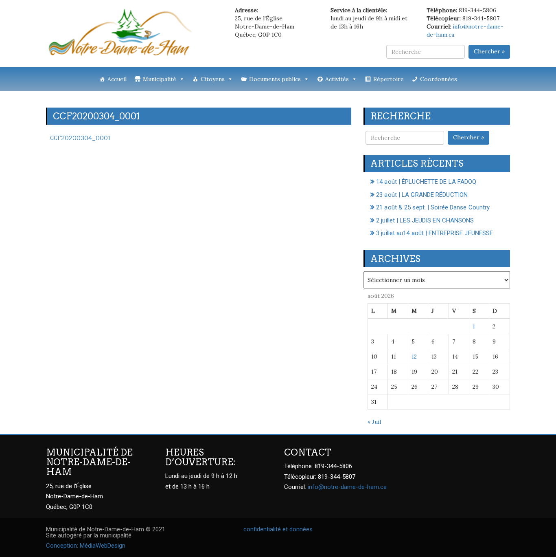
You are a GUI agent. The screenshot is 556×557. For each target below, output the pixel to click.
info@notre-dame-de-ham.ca (347, 487)
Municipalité (159, 79)
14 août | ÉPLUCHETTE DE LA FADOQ (426, 181)
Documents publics (275, 79)
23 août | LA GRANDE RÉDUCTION (422, 194)
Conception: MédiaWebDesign (85, 545)
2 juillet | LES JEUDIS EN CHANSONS (425, 220)
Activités (337, 79)
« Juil (374, 421)
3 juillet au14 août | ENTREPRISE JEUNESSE (434, 233)
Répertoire (388, 79)
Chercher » (489, 51)
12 (414, 356)
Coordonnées (438, 79)
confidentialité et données (278, 529)
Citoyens (213, 79)
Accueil (117, 79)
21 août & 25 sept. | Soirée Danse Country (433, 207)
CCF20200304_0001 (80, 138)
